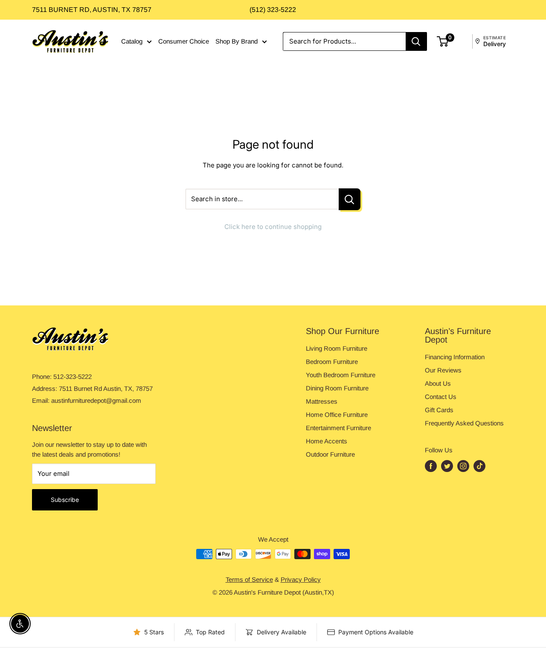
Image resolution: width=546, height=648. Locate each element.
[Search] (416, 41)
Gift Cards (439, 409)
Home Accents (326, 441)
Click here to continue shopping (273, 227)
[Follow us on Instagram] (463, 466)
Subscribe (65, 499)
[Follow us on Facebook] (431, 466)
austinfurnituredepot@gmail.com (96, 400)
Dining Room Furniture (337, 388)
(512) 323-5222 (273, 9)
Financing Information (455, 357)
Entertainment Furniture (338, 427)
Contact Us (440, 396)
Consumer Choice (183, 41)
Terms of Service (249, 579)
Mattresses (321, 401)
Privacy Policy (301, 579)
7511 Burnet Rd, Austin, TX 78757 (91, 9)
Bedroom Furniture (332, 361)
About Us (438, 383)
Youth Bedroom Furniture (340, 374)
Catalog (131, 41)
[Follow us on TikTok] (479, 466)
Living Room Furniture (336, 348)
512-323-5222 (72, 376)
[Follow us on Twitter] (447, 466)
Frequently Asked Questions (464, 423)
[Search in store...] (349, 199)
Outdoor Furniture (330, 454)
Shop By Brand (236, 41)
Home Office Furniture (337, 414)
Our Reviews (443, 370)
